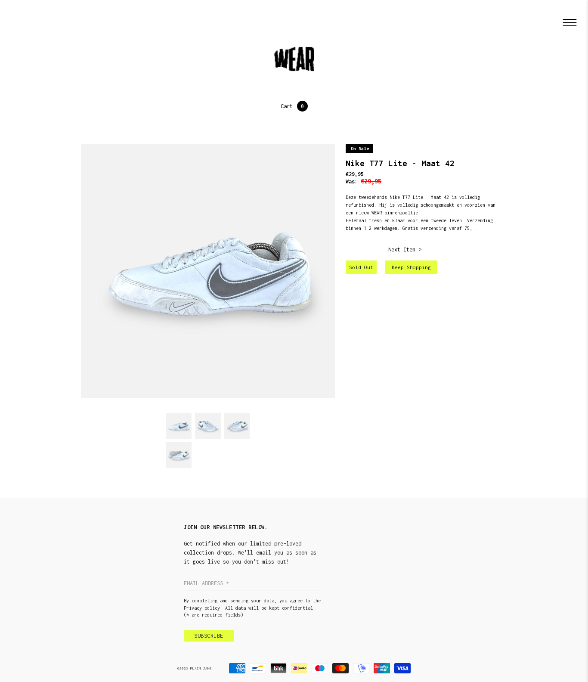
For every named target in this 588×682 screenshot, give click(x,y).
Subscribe (208, 635)
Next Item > (404, 249)
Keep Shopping (411, 267)
